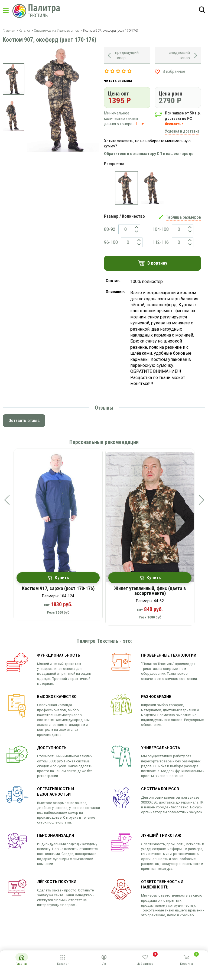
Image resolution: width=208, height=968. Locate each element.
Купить (62, 577)
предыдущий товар (127, 55)
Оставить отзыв (24, 420)
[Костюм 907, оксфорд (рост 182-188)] (152, 188)
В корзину (157, 263)
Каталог (11, 10)
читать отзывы (118, 80)
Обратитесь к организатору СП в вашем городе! (149, 154)
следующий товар (179, 55)
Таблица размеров (183, 217)
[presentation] (7, 500)
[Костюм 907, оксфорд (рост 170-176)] (126, 188)
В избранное (174, 71)
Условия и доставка (182, 131)
